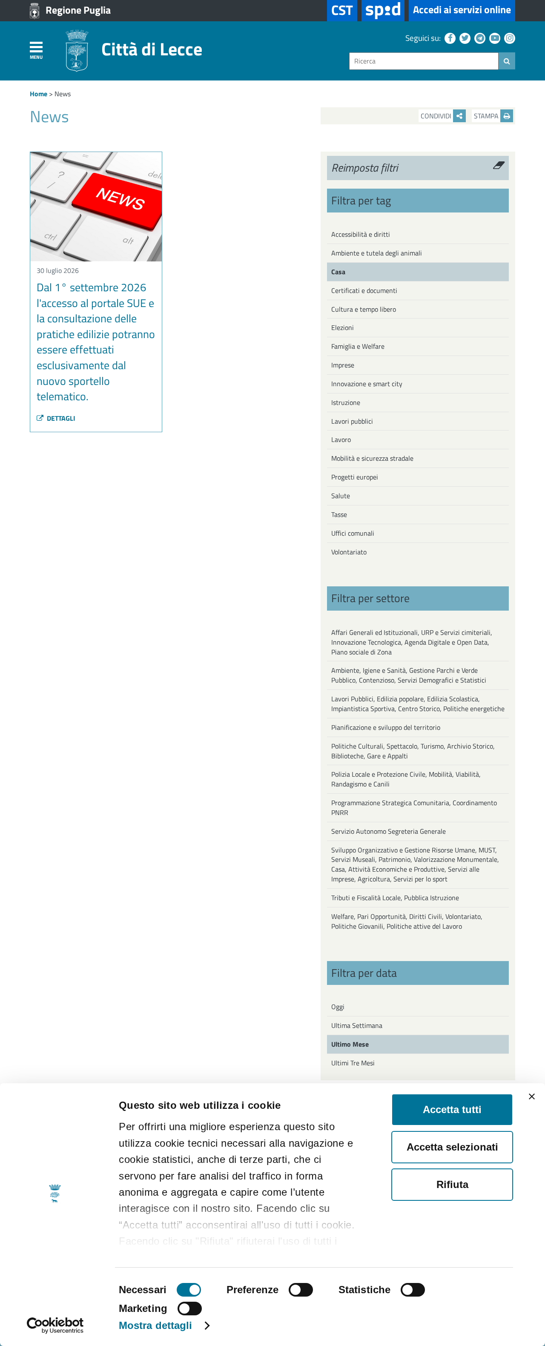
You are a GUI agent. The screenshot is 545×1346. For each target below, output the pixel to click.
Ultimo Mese (350, 1044)
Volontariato (349, 552)
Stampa (487, 116)
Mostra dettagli (155, 1325)
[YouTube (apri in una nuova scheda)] (493, 38)
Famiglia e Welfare (357, 346)
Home (38, 94)
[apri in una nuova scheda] (382, 10)
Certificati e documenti (364, 290)
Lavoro (341, 439)
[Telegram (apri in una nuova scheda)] (478, 38)
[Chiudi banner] (532, 1096)
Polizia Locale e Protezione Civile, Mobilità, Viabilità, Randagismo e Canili (406, 779)
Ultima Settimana (356, 1025)
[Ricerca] (507, 61)
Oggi (337, 1007)
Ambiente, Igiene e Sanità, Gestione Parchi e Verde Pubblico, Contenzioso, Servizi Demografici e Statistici (408, 675)
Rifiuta (452, 1184)
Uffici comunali (352, 533)
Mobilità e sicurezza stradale (372, 458)
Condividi (437, 116)
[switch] (301, 1290)
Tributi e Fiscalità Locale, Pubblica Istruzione (395, 898)
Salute (340, 496)
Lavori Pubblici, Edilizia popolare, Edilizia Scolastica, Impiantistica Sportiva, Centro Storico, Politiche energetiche (418, 704)
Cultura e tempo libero (363, 309)
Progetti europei (354, 477)
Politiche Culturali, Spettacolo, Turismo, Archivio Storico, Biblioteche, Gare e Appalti (413, 751)
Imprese (342, 365)
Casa (338, 272)
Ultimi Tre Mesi (353, 1063)
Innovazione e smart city (366, 384)
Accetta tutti (452, 1109)
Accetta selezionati (452, 1147)
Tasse (339, 514)
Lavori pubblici (352, 421)
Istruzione (345, 402)
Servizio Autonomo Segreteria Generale (388, 831)
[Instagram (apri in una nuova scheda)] (508, 38)
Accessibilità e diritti (360, 234)
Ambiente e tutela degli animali (376, 253)
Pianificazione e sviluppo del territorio (385, 727)
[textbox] (424, 61)
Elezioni (342, 327)
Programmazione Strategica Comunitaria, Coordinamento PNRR (414, 808)
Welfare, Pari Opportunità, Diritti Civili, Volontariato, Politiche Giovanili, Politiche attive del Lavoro (406, 921)
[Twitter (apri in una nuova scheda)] (463, 38)
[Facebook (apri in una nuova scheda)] (449, 38)
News (62, 94)
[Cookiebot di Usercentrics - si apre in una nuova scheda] (55, 1325)
